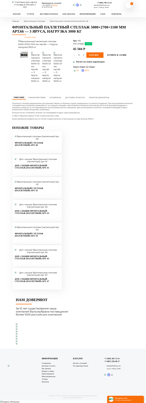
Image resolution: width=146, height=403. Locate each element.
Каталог (17, 14)
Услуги (30, 14)
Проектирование (88, 14)
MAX (86, 70)
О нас (103, 14)
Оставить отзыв (30, 37)
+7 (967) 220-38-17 (112, 361)
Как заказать (69, 14)
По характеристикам (80, 366)
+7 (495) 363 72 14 (111, 358)
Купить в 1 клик (116, 55)
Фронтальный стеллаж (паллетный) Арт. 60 (29, 144)
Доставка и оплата (49, 14)
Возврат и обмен (48, 371)
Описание (19, 97)
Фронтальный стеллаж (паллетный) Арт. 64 (29, 234)
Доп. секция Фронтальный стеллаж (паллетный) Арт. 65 (32, 257)
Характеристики (36, 98)
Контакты (116, 14)
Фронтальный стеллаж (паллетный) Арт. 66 (69, 21)
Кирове (55, 5)
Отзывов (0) (55, 98)
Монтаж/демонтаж (99, 98)
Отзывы (45, 379)
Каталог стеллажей (80, 363)
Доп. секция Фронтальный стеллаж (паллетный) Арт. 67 (32, 280)
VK (77, 70)
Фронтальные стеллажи (34, 21)
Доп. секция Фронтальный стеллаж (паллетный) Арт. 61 (32, 166)
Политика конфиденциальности (73, 397)
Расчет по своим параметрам (90, 61)
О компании (46, 363)
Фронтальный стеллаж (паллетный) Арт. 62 (29, 189)
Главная (15, 21)
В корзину (94, 55)
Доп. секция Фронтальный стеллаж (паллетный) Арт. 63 (32, 212)
